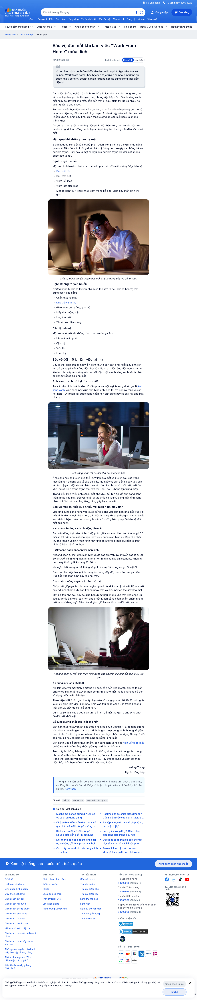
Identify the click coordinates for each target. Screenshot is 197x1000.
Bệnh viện (85, 903)
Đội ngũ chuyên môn (91, 908)
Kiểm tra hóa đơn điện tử (17, 928)
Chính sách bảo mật (15, 918)
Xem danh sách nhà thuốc (173, 863)
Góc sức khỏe (26, 34)
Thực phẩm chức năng (54, 879)
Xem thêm (70, 788)
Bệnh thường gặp (89, 898)
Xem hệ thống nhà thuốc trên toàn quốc (46, 863)
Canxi (32, 19)
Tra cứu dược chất (89, 889)
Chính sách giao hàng (16, 913)
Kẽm (51, 19)
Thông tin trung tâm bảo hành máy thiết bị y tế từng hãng (20, 951)
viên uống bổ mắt (133, 742)
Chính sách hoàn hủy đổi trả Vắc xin (19, 943)
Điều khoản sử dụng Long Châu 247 (18, 967)
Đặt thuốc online (51, 903)
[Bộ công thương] (125, 924)
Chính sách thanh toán (16, 923)
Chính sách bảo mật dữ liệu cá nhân (20, 935)
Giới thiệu (9, 879)
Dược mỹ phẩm (50, 884)
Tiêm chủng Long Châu (55, 908)
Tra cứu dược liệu (89, 894)
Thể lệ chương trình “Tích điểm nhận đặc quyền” (18, 959)
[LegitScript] (133, 939)
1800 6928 (186, 2)
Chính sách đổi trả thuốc (17, 908)
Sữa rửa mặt (104, 19)
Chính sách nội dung (15, 903)
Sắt (57, 19)
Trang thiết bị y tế (52, 898)
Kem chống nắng (70, 19)
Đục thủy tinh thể (66, 302)
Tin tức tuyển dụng (90, 913)
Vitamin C (152, 19)
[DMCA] (133, 931)
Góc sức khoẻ (87, 879)
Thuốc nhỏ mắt (88, 19)
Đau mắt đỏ (63, 171)
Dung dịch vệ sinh (136, 19)
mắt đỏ (66, 800)
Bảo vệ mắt (78, 800)
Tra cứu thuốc (87, 884)
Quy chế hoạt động (15, 894)
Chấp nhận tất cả (174, 984)
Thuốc (46, 889)
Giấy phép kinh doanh (16, 889)
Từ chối (175, 992)
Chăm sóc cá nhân (52, 894)
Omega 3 (42, 19)
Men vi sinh (119, 19)
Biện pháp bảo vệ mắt (97, 800)
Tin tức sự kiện (88, 918)
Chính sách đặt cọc (15, 898)
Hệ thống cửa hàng (14, 884)
